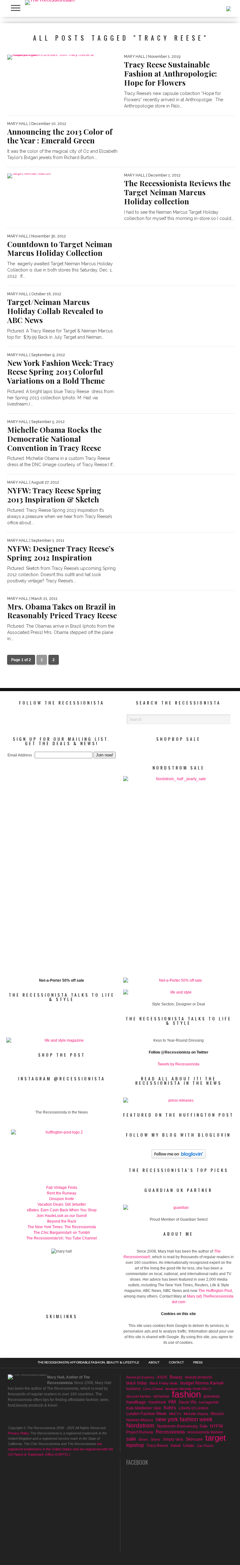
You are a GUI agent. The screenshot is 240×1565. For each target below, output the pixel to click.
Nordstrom (140, 1425)
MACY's (175, 1414)
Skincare (194, 1439)
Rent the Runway (61, 1193)
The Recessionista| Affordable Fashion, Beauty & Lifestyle (88, 1362)
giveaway (211, 1396)
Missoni (217, 1414)
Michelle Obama (196, 1414)
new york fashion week (184, 1419)
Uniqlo (188, 1445)
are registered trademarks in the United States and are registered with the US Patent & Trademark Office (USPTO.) (60, 1449)
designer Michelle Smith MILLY (188, 1389)
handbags (136, 1401)
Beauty (176, 1377)
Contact (176, 1362)
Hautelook (157, 1402)
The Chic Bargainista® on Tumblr (61, 1232)
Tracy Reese (157, 1445)
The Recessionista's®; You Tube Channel (61, 1238)
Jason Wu (187, 1402)
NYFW (216, 1425)
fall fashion (161, 1396)
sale (131, 1439)
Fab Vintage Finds (61, 1187)
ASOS (162, 1377)
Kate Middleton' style (143, 1408)
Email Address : (21, 755)
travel (176, 1445)
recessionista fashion (205, 1432)
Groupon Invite (61, 1199)
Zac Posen (205, 1446)
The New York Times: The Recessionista (62, 1227)
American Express (140, 1377)
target (215, 1438)
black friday (136, 1383)
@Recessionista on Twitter (184, 1052)
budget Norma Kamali (201, 1382)
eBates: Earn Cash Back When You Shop (62, 1210)
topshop (135, 1445)
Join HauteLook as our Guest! (62, 1216)
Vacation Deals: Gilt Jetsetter (62, 1204)
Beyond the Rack (61, 1221)
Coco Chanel (153, 1389)
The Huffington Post (215, 1290)
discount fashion (138, 1396)
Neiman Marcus (139, 1420)
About (153, 1362)
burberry (133, 1389)
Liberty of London (193, 1408)
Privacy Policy (18, 1433)
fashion (186, 1394)
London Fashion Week (146, 1413)
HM (172, 1401)
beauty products (198, 1377)
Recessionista (170, 1431)
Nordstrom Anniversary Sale (182, 1426)
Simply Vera (173, 1439)
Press (197, 1362)
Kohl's (170, 1407)
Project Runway (139, 1432)
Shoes (143, 1439)
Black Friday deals (164, 1383)
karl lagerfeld (208, 1402)
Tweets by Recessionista (178, 1064)
